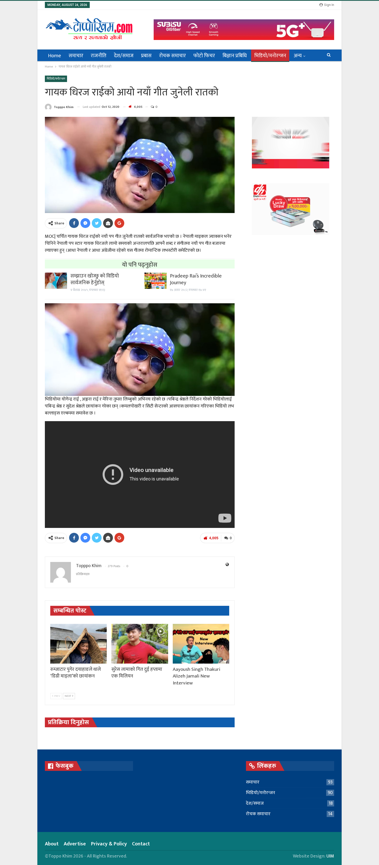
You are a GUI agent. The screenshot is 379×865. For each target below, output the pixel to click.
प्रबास (146, 55)
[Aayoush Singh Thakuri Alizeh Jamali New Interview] (201, 643)
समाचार (76, 55)
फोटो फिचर (204, 55)
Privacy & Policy (109, 843)
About (52, 843)
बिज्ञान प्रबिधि (235, 55)
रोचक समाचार (172, 55)
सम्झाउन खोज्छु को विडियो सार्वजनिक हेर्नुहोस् (94, 279)
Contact (141, 843)
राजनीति (98, 55)
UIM (330, 856)
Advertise (75, 843)
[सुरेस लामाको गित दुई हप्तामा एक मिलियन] (139, 643)
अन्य (298, 55)
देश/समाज (124, 55)
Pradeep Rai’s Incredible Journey (196, 279)
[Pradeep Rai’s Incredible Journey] (155, 281)
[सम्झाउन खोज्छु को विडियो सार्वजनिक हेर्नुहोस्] (56, 281)
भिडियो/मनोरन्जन (270, 55)
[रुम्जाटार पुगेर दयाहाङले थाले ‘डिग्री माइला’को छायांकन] (78, 643)
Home (54, 55)
